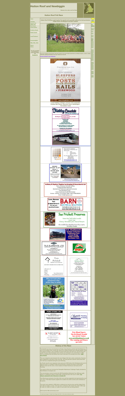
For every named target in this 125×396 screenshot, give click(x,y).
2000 (92, 60)
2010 (92, 49)
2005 (92, 55)
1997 (92, 64)
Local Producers (34, 36)
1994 (92, 68)
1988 (92, 73)
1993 (92, 69)
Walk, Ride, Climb (34, 42)
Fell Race (32, 21)
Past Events (33, 25)
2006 (92, 54)
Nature (32, 45)
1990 (92, 71)
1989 (92, 72)
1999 (92, 62)
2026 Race (93, 20)
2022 (92, 35)
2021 (92, 36)
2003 (92, 57)
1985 (92, 76)
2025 (92, 29)
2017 (92, 40)
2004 (92, 56)
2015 (92, 42)
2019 (92, 38)
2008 (92, 52)
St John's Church (34, 30)
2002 (92, 58)
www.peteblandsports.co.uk (79, 338)
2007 (92, 53)
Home (31, 18)
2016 (92, 41)
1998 (92, 63)
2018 (92, 39)
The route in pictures (92, 25)
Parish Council (33, 32)
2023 (92, 33)
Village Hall (33, 24)
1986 (92, 75)
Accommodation (34, 40)
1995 (92, 66)
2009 (92, 50)
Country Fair (33, 23)
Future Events (33, 27)
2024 (92, 31)
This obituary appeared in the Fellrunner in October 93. (61, 375)
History (32, 46)
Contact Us (35, 55)
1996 (92, 65)
